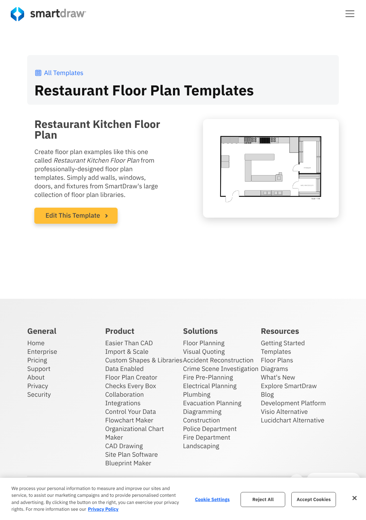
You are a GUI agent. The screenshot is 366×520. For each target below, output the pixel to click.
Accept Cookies (314, 499)
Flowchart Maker (129, 420)
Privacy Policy (103, 509)
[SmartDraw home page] (48, 14)
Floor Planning (203, 343)
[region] (183, 499)
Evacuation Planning (212, 403)
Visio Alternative (284, 411)
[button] (350, 13)
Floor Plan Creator (131, 377)
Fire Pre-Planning (208, 377)
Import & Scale (126, 351)
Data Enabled (124, 369)
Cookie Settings (212, 499)
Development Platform (293, 403)
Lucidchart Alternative (293, 420)
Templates (276, 351)
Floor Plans (277, 360)
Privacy (37, 386)
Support (38, 369)
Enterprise (42, 351)
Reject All (263, 499)
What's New (278, 377)
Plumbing (196, 394)
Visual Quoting (204, 351)
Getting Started (283, 343)
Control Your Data (130, 411)
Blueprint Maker (128, 463)
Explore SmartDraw (289, 386)
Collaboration (124, 394)
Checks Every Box (130, 386)
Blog (267, 394)
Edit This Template (72, 215)
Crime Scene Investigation (220, 369)
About (36, 377)
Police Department (210, 429)
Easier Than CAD (129, 343)
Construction (201, 420)
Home (35, 343)
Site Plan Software (131, 454)
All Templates (63, 73)
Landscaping (201, 446)
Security (39, 394)
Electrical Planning (210, 386)
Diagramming (202, 411)
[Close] (354, 498)
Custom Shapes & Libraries (144, 360)
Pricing (37, 360)
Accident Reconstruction (218, 360)
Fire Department (206, 437)
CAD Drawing (124, 446)
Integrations (122, 403)
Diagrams (274, 369)
